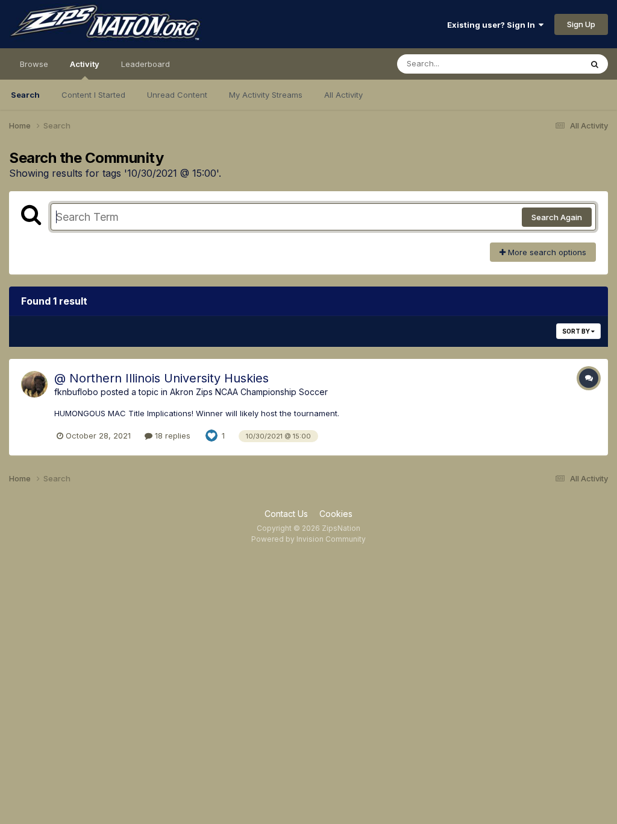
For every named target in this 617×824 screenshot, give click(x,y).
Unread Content (177, 95)
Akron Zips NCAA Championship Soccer (249, 392)
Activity (84, 64)
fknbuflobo (76, 392)
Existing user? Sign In (493, 25)
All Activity (343, 95)
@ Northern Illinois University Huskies (161, 378)
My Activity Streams (265, 95)
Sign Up (581, 24)
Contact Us (286, 514)
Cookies (335, 514)
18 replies (171, 435)
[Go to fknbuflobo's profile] (34, 384)
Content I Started (93, 95)
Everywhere (544, 63)
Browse (34, 64)
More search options (546, 252)
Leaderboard (145, 64)
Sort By (576, 331)
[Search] (594, 64)
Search (25, 95)
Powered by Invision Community (308, 539)
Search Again (556, 217)
